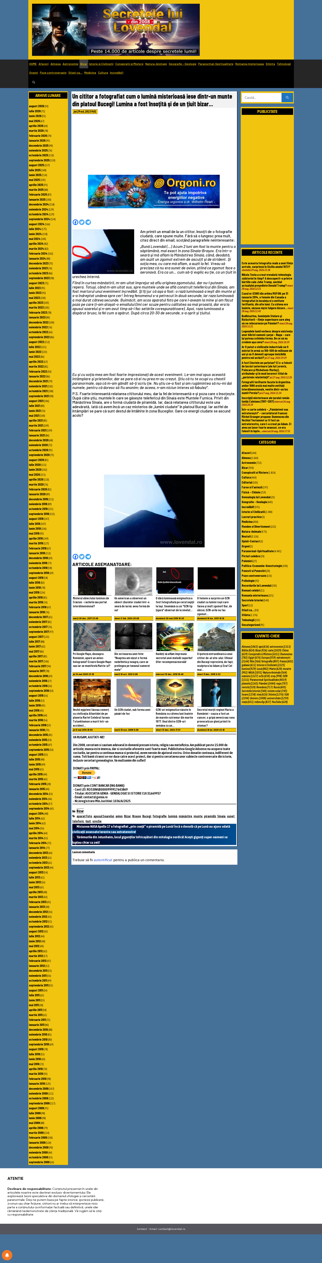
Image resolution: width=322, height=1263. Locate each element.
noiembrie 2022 (38, 327)
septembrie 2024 (39, 219)
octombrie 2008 (38, 1157)
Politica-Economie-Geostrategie (262, 565)
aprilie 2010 (36, 1069)
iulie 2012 (34, 936)
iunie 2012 (35, 941)
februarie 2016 (37, 725)
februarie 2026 (38, 135)
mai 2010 (34, 1064)
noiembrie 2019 (38, 504)
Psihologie (248, 580)
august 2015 (36, 754)
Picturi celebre (251, 556)
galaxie (249, 665)
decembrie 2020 (38, 440)
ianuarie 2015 (37, 789)
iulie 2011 (34, 995)
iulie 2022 (35, 347)
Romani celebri (251, 590)
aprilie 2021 (36, 420)
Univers (258, 698)
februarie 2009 (38, 1137)
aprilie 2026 (36, 125)
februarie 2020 (38, 489)
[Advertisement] (154, 145)
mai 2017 (34, 651)
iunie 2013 (35, 882)
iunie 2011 (34, 1000)
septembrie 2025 (39, 160)
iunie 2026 (35, 116)
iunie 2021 (35, 410)
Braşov (136, 816)
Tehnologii (284, 64)
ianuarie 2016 (37, 730)
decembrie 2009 (38, 1088)
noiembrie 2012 (38, 916)
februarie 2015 (37, 784)
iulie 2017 (34, 641)
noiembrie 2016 (38, 680)
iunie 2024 (35, 234)
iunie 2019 (35, 528)
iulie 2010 (34, 1054)
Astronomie (70, 64)
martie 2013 (36, 897)
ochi (264, 676)
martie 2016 (36, 720)
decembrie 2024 (39, 204)
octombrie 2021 (38, 391)
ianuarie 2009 (37, 1142)
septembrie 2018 (39, 573)
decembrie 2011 (38, 970)
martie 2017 (36, 661)
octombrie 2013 (38, 862)
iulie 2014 (34, 818)
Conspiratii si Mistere (129, 64)
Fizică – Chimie (251, 492)
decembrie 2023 (38, 263)
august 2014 (36, 813)
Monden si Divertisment (256, 526)
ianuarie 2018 (37, 612)
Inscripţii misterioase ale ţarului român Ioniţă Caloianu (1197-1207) (265, 399)
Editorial (247, 482)
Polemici (247, 561)
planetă (250, 683)
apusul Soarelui (104, 816)
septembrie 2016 (39, 690)
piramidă (210, 816)
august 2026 (36, 106)
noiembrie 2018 (38, 563)
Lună (263, 668)
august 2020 (36, 460)
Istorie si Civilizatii (101, 64)
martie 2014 (36, 838)
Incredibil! (117, 72)
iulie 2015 (34, 759)
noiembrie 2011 (38, 975)
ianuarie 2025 (37, 199)
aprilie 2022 (36, 361)
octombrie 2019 (38, 509)
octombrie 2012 (38, 921)
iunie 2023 (35, 292)
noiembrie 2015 (38, 739)
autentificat (103, 860)
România (264, 687)
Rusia (280, 687)
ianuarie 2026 (37, 140)
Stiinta (270, 64)
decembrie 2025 (38, 145)
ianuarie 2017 (37, 671)
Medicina (90, 72)
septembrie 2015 (39, 749)
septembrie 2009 (39, 1103)
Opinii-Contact (251, 541)
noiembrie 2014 (38, 798)
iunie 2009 (35, 1118)
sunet (231, 816)
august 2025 (36, 165)
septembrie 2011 (38, 985)
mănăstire (185, 816)
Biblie (248, 650)
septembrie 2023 (39, 278)
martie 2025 (36, 189)
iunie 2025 (35, 175)
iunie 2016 (35, 705)
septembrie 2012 (39, 926)
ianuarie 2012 (37, 965)
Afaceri (44, 64)
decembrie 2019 (38, 499)
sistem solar (277, 691)
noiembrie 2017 (38, 621)
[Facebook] (75, 222)
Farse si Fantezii (252, 487)
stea (262, 694)
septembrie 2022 (39, 337)
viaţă (248, 702)
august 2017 (36, 636)
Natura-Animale (156, 64)
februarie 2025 (38, 194)
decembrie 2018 (38, 558)
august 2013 (36, 872)
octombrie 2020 (38, 450)
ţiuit (88, 821)
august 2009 (36, 1108)
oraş (276, 676)
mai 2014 (34, 828)
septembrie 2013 (39, 867)
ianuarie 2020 (37, 494)
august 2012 (36, 931)
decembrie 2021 (38, 381)
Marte (275, 668)
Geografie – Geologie (182, 64)
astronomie (280, 646)
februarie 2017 (37, 666)
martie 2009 (36, 1132)
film (255, 661)
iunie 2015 (35, 764)
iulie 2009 (35, 1113)
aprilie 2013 (36, 892)
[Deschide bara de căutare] (33, 82)
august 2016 (36, 695)
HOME (33, 64)
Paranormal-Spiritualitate (215, 64)
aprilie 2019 (36, 538)
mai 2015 (34, 769)
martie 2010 (36, 1073)
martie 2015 (36, 779)
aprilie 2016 (36, 715)
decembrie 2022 (38, 322)
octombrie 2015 (38, 744)
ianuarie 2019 (37, 553)
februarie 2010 (37, 1078)
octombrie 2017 (38, 627)
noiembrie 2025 (38, 150)
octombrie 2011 (38, 980)
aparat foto (84, 816)
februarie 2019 (37, 548)
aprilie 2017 (36, 656)
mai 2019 (34, 533)
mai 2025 (34, 179)
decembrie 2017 (38, 617)
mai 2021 (34, 415)
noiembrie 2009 (38, 1093)
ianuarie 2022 (37, 376)
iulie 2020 (35, 464)
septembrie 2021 (39, 396)
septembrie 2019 (39, 514)
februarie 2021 (37, 430)
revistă (249, 687)
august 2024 (36, 224)
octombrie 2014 (38, 803)
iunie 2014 (35, 823)
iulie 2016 (34, 700)
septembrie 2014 (39, 808)
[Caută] (287, 97)
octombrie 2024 (38, 214)
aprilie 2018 (36, 597)
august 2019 (36, 518)
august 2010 (36, 1049)
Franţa (286, 661)
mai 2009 (34, 1123)
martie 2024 (36, 248)
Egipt (254, 657)
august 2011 (36, 990)
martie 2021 (36, 425)
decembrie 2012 (38, 911)
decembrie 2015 (38, 734)
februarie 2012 (37, 960)
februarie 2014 (38, 843)
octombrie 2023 (38, 273)
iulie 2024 (35, 229)
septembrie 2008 (39, 1162)
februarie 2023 (38, 312)
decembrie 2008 (38, 1147)
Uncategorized (251, 624)
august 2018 (36, 577)
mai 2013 (34, 887)
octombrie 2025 (38, 155)
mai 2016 (34, 710)
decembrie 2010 (38, 1029)
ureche (97, 821)
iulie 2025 (35, 170)
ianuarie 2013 (37, 906)
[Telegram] (88, 222)
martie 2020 (36, 484)
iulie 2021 (34, 405)
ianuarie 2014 (37, 847)
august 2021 (36, 401)
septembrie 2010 (39, 1044)
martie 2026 (36, 130)
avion (119, 816)
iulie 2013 (34, 877)
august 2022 (36, 342)
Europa (268, 657)
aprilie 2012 (36, 951)
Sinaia (221, 816)
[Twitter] (82, 222)
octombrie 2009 (38, 1098)
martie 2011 (35, 1015)
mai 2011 (34, 1005)
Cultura (103, 72)
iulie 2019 (34, 523)
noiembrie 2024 (38, 209)
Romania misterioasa (249, 64)
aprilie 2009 (36, 1128)
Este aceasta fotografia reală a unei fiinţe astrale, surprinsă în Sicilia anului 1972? (267, 264)
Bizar (83, 64)
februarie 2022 (38, 371)
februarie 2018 (37, 607)
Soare (249, 694)
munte (198, 816)
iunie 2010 (35, 1059)
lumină (172, 816)
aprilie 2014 (36, 833)
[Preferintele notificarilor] (7, 1255)
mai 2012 (34, 946)
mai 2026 (34, 121)
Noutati (246, 536)
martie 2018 (36, 602)
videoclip (262, 702)
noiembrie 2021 (38, 386)
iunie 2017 (35, 646)
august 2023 (36, 283)
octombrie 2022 (38, 332)
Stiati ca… (75, 72)
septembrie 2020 (39, 455)
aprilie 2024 (36, 243)
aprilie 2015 (36, 774)
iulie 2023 (35, 288)
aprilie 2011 (35, 1010)
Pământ (267, 683)
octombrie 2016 (38, 686)
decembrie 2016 (38, 676)
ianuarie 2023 (37, 317)
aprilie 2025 (36, 184)
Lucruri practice (252, 517)
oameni (250, 676)
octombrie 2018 (38, 568)
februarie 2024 (38, 253)
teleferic (78, 821)
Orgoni (33, 72)
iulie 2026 (35, 111)
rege (282, 683)
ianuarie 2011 (36, 1024)
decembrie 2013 (38, 852)
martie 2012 (36, 956)
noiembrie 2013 (38, 857)
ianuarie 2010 (37, 1083)
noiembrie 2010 (38, 1034)
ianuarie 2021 (37, 435)
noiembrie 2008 (38, 1152)
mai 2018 (34, 592)
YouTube (280, 702)
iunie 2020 (35, 469)
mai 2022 (34, 356)
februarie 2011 (37, 1019)
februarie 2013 (37, 902)
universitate (277, 698)
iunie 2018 (35, 587)
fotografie (160, 816)
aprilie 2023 (36, 302)
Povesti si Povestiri (254, 571)
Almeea (55, 64)
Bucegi (146, 816)
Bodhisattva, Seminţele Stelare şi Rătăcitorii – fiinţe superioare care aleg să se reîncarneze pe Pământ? (266, 319)
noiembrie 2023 (38, 268)
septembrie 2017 (39, 631)
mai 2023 (34, 297)
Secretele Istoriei (252, 600)
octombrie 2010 (38, 1039)
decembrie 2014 (38, 793)
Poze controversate (53, 72)
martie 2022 (36, 366)
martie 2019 (36, 543)
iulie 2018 (34, 582)
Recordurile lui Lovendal (256, 585)
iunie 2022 (35, 351)
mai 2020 (34, 474)
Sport (245, 605)
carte (274, 650)
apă (264, 646)
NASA (255, 672)
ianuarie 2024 (37, 258)
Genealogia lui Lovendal (256, 497)
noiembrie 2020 (38, 445)
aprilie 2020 (36, 479)
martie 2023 (36, 307)
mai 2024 (34, 238)
